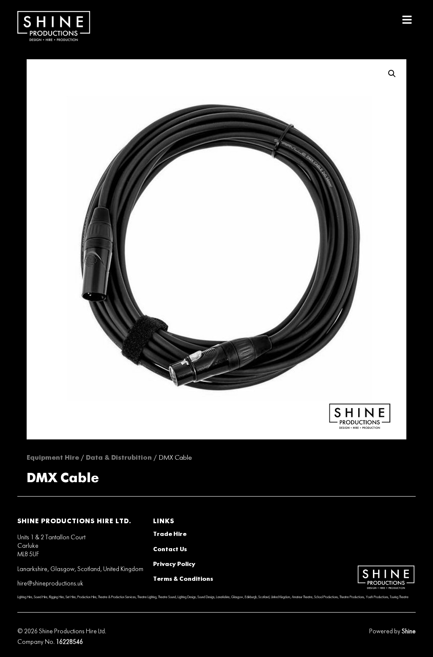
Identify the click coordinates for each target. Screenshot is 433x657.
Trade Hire (169, 534)
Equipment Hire (53, 458)
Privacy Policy (174, 564)
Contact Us (170, 549)
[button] (407, 20)
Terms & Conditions (183, 579)
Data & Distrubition (119, 458)
